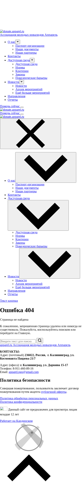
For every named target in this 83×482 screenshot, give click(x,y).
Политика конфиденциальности (21, 401)
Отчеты (13, 99)
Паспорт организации (29, 45)
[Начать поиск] (39, 340)
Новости (21, 85)
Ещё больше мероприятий (32, 92)
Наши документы (27, 49)
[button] (17, 42)
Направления (16, 96)
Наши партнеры (26, 52)
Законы (20, 74)
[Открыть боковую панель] (22, 107)
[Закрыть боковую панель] (30, 133)
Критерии (22, 71)
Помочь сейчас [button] (10, 106)
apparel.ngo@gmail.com (24, 372)
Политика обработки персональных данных (29, 398)
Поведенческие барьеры (31, 78)
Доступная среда (26, 64)
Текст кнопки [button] (9, 300)
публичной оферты (53, 391)
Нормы (20, 67)
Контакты (14, 56)
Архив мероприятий (28, 89)
